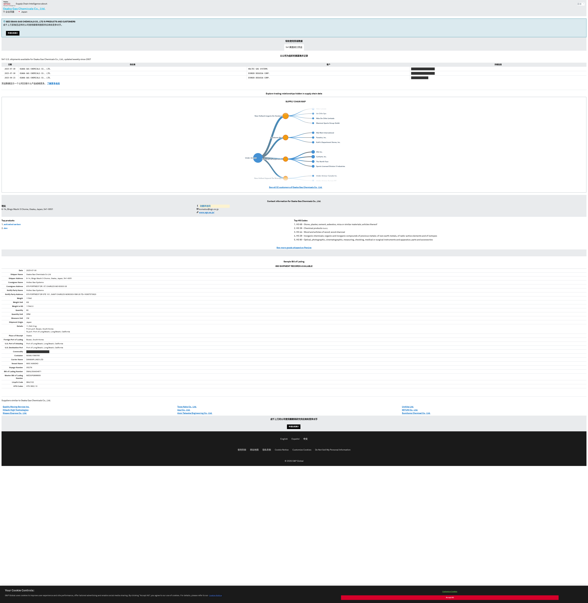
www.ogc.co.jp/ (206, 212)
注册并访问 (205, 206)
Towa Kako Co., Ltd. (187, 407)
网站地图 (254, 450)
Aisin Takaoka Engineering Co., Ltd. (194, 413)
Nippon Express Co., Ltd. (15, 413)
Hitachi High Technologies (15, 410)
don (6, 228)
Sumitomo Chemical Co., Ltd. (416, 413)
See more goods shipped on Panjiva (294, 248)
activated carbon (12, 224)
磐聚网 (9, 3)
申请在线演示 (13, 33)
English (284, 439)
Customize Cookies (301, 450)
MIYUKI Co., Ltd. (410, 410)
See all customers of (295, 187)
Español (296, 439)
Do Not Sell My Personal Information (333, 450)
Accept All (450, 597)
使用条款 (242, 450)
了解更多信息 (53, 84)
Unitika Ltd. (408, 407)
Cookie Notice (282, 450)
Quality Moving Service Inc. (16, 407)
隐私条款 (266, 450)
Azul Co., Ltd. (183, 410)
